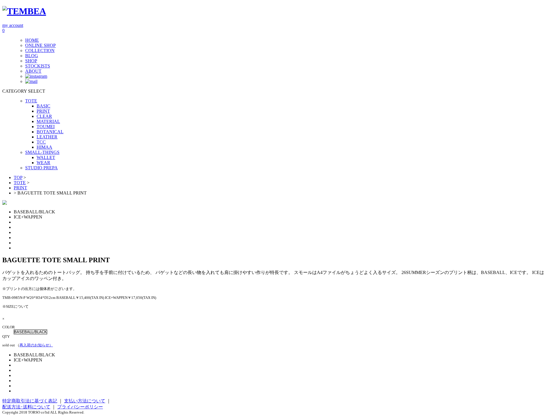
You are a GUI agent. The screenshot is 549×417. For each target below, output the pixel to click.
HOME (32, 40)
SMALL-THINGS (42, 152)
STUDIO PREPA (41, 167)
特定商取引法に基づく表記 (29, 400)
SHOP (31, 60)
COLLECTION (40, 50)
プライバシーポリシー (80, 406)
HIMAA (44, 147)
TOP (18, 177)
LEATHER (47, 136)
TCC (41, 142)
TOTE (31, 100)
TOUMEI (46, 126)
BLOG (31, 55)
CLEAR (44, 116)
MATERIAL (48, 121)
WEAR (43, 162)
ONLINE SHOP (40, 45)
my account (12, 25)
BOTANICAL (50, 131)
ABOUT (33, 71)
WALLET (46, 157)
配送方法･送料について (26, 406)
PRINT (43, 111)
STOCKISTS (37, 65)
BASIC (43, 106)
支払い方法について (84, 400)
